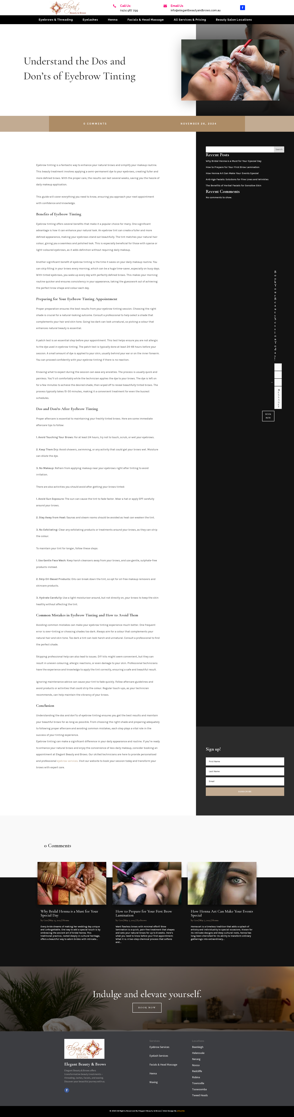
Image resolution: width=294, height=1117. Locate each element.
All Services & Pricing (190, 20)
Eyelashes (90, 20)
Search (279, 149)
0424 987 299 (129, 10)
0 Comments (95, 123)
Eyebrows (142, 920)
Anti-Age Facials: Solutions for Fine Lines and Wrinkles (237, 179)
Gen (46, 920)
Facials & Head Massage (146, 20)
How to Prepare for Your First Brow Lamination (232, 167)
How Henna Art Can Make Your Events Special (232, 173)
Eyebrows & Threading (56, 20)
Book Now (268, 416)
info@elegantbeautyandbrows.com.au (196, 10)
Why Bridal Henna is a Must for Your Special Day (233, 161)
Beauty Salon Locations (234, 20)
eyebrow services (67, 760)
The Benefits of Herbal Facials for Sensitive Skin (233, 185)
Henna (113, 20)
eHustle (181, 1111)
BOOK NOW (147, 1007)
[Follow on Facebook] (242, 7)
